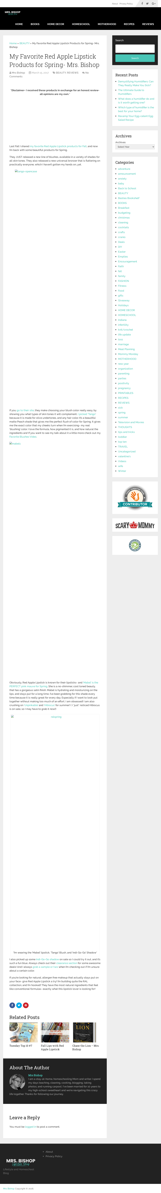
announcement (127, 173)
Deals (121, 241)
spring (121, 412)
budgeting (124, 212)
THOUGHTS (125, 427)
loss (120, 339)
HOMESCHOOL (81, 24)
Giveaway (124, 300)
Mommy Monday (128, 354)
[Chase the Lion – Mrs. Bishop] (86, 1032)
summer (123, 417)
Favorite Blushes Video (22, 436)
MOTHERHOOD (107, 24)
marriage (123, 344)
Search (119, 40)
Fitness (122, 285)
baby (121, 183)
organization (125, 368)
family (121, 276)
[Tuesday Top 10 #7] (23, 1032)
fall (120, 271)
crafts (121, 232)
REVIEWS (148, 24)
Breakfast (123, 207)
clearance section (66, 963)
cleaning (123, 222)
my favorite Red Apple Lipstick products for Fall (58, 146)
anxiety (122, 178)
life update (124, 334)
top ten (122, 441)
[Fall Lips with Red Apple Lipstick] (55, 1032)
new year (123, 363)
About (115, 4)
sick (120, 407)
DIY (120, 246)
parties (122, 378)
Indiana (122, 319)
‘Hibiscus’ (49, 705)
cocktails (123, 227)
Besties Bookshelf (128, 198)
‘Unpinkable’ (31, 705)
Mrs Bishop (18, 72)
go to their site (25, 410)
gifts (120, 295)
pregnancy (124, 388)
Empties (123, 256)
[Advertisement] (55, 121)
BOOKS (35, 24)
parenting (123, 373)
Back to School (127, 188)
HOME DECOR (55, 24)
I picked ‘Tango (86, 414)
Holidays (123, 305)
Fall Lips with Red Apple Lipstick (52, 1047)
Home (19, 24)
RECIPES (129, 24)
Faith (121, 266)
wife (120, 466)
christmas (124, 217)
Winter (122, 470)
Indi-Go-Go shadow (47, 959)
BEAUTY (24, 43)
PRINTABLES (125, 393)
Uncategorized (127, 451)
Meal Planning (126, 349)
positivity (123, 383)
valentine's (124, 456)
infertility (123, 324)
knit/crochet (125, 329)
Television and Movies (131, 422)
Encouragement (127, 261)
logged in (30, 1126)
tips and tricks (126, 432)
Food (121, 290)
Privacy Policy (126, 4)
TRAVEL (123, 446)
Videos (122, 461)
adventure (124, 168)
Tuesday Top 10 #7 (20, 1045)
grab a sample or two (46, 966)
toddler (122, 436)
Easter (122, 251)
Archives (120, 142)
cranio (121, 237)
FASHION (123, 280)
